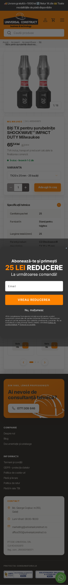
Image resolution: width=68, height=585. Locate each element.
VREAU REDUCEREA (34, 300)
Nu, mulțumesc (34, 310)
